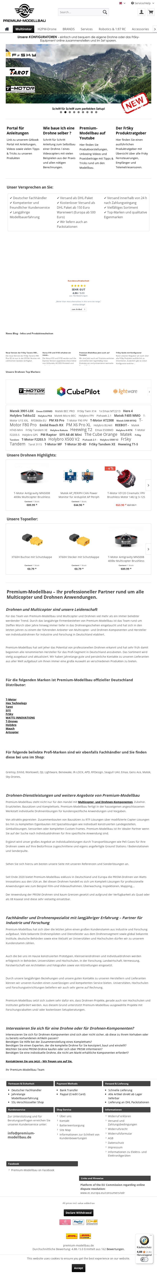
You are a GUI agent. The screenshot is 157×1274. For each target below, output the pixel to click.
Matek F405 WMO (127, 415)
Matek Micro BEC (65, 415)
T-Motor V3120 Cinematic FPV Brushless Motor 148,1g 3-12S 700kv (79, 495)
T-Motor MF (54, 444)
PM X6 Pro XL (79, 424)
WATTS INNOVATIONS (20, 717)
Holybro (11, 725)
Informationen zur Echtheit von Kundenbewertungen (80, 1136)
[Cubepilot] (31, 391)
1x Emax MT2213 (110, 411)
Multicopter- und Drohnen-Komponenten (105, 802)
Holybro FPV (87, 415)
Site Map (65, 1130)
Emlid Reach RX (52, 425)
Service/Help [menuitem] (142, 3)
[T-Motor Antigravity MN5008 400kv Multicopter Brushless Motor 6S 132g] (80, 539)
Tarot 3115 (35, 444)
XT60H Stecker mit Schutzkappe (33, 557)
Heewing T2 (81, 429)
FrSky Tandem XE (37, 430)
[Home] (7, 29)
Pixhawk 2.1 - (90, 439)
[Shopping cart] (151, 12)
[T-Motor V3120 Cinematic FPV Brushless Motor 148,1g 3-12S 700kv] (79, 476)
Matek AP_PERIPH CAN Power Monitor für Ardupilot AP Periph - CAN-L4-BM (32, 495)
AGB (110, 1138)
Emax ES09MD (44, 411)
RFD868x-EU (39, 420)
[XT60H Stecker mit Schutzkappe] (33, 539)
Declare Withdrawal (79, 1213)
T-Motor (11, 699)
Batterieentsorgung (72, 1125)
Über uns (65, 1116)
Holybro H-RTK (124, 430)
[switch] (144, 1259)
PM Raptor (49, 435)
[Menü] (151, 1236)
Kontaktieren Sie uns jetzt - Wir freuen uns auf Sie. (39, 1061)
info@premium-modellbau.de (21, 1135)
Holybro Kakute (59, 430)
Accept (78, 1268)
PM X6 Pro (57, 420)
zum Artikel (77, 309)
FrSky (9, 714)
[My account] (141, 12)
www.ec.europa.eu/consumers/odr (102, 1193)
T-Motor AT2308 (102, 420)
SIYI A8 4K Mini (71, 435)
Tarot (9, 707)
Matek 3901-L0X (22, 411)
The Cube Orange (101, 434)
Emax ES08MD (104, 430)
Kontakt (64, 1121)
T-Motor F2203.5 (34, 439)
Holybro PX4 (45, 415)
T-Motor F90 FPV (77, 420)
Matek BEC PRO (65, 411)
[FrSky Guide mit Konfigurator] (133, 346)
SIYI (8, 710)
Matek (126, 434)
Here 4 (128, 411)
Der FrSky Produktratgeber (131, 131)
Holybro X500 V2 (64, 439)
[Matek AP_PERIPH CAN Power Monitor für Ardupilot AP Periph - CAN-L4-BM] (32, 476)
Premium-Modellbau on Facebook (32, 1170)
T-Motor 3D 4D (76, 444)
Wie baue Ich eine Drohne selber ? (58, 131)
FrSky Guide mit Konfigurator (129, 352)
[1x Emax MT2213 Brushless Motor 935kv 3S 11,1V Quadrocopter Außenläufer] (126, 476)
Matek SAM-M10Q (126, 420)
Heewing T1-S (128, 444)
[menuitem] (83, 12)
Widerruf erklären (119, 1116)
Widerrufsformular (120, 1133)
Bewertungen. (116, 1249)
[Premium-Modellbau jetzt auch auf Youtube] (96, 346)
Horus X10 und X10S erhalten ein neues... (57, 353)
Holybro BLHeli (103, 425)
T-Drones (12, 721)
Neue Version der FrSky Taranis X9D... (22, 352)
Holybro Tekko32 (23, 415)
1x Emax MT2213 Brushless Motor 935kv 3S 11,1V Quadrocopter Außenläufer (126, 495)
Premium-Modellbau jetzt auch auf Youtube (94, 353)
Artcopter (12, 732)
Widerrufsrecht (118, 1129)
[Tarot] (125, 391)
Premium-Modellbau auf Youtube (92, 133)
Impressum (115, 1147)
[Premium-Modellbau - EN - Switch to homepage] (24, 12)
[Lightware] (78, 391)
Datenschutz (116, 1143)
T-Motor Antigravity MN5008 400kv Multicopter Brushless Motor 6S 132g (80, 559)
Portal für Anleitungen (18, 131)
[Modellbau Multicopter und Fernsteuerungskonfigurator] (78, 74)
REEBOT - (122, 425)
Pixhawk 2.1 (104, 415)
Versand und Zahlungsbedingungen (122, 1122)
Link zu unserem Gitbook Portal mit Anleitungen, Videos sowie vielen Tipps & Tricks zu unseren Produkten (23, 149)
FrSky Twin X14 (87, 411)
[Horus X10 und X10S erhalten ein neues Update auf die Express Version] (60, 346)
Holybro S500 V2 (109, 439)
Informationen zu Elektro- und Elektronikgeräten (127, 1153)
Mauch (10, 728)
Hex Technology (16, 703)
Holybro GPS (30, 435)
